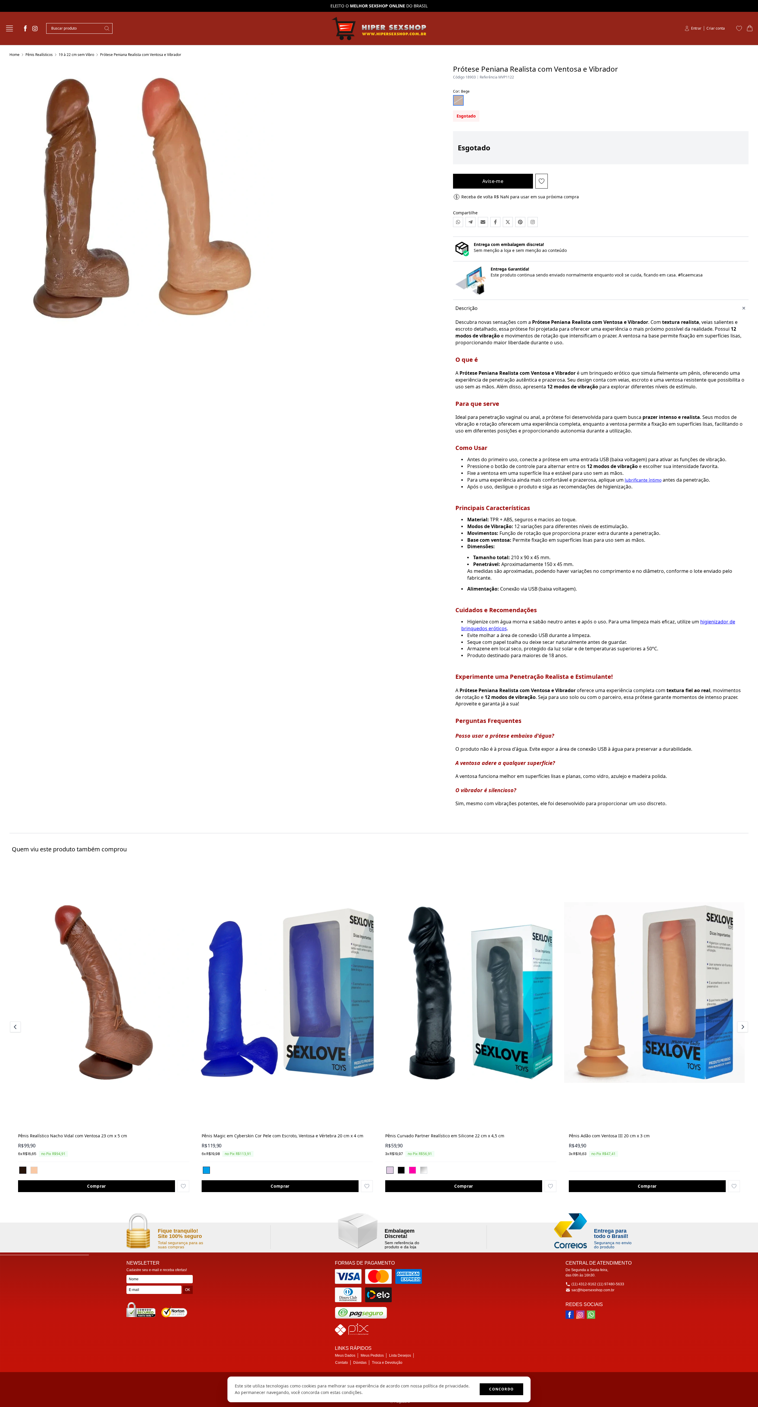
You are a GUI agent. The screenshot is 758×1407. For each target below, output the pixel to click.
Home (14, 54)
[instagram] (35, 28)
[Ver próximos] (742, 1027)
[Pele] (34, 1170)
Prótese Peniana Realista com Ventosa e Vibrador (140, 54)
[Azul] (206, 1170)
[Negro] (23, 1170)
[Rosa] (412, 1170)
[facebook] (25, 28)
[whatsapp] (591, 1314)
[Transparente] (423, 1170)
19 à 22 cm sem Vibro (76, 54)
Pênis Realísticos (39, 54)
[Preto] (401, 1170)
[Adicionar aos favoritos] (183, 1186)
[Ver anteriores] (16, 1027)
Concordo (501, 1389)
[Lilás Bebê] (390, 1170)
